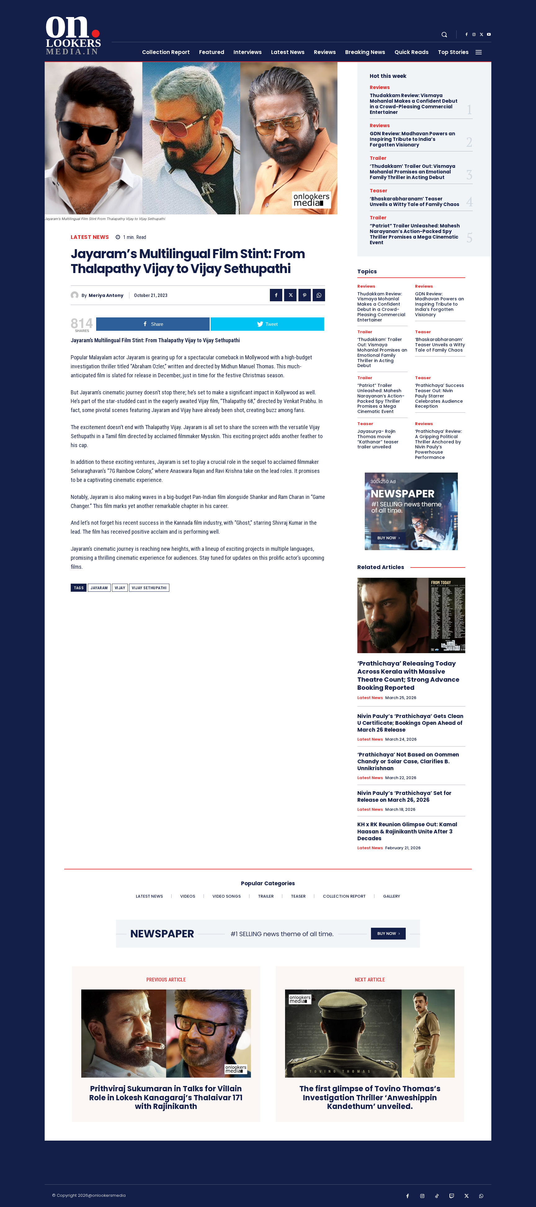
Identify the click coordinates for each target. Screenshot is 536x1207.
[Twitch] (452, 1196)
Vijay (120, 588)
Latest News (90, 237)
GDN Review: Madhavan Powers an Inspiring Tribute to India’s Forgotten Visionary (412, 139)
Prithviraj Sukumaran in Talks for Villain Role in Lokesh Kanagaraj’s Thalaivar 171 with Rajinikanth (166, 1097)
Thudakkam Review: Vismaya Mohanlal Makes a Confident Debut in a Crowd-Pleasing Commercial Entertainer (414, 103)
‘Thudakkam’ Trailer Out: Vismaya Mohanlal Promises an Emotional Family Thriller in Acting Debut (412, 172)
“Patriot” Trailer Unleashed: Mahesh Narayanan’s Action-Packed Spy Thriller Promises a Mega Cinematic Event (415, 234)
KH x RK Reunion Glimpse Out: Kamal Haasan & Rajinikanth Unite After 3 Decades (407, 831)
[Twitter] (481, 34)
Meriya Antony (106, 295)
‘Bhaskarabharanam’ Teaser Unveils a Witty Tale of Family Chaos (414, 201)
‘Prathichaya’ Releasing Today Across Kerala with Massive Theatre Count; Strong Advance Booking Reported (408, 675)
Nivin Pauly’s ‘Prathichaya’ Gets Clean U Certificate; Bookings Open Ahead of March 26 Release (410, 723)
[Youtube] (489, 34)
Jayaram (99, 588)
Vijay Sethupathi (149, 588)
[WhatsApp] (319, 295)
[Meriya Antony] (76, 295)
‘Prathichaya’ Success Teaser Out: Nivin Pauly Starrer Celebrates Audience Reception (439, 395)
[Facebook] (466, 34)
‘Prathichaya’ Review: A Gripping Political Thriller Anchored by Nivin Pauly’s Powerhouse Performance (438, 444)
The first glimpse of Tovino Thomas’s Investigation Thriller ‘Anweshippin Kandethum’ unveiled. (369, 1097)
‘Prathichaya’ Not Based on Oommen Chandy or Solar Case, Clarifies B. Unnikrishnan (408, 761)
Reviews (380, 87)
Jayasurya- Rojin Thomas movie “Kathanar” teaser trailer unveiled (378, 439)
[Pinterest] (304, 295)
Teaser (378, 190)
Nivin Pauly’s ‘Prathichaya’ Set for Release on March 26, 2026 (404, 796)
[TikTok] (437, 1196)
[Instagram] (474, 34)
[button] (444, 34)
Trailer (378, 158)
